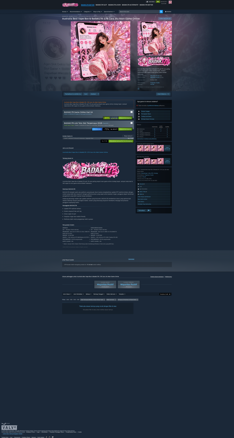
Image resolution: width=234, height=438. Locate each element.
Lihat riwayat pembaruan (144, 196)
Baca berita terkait (142, 199)
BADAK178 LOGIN (114, 5)
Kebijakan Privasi (30, 432)
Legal (38, 432)
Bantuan (34, 437)
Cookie (80, 432)
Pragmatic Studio (155, 82)
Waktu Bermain (111, 294)
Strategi (156, 173)
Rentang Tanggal (98, 294)
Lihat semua (131, 259)
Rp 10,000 (163, 3)
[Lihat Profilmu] (170, 2)
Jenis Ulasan (66, 294)
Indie (149, 173)
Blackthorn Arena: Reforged (105, 125)
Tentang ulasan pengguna (157, 276)
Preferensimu (168, 276)
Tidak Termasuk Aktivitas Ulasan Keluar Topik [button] (92, 299)
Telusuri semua (128, 136)
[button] (65, 11)
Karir (11, 437)
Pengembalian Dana (71, 432)
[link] (110, 117)
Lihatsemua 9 (167, 161)
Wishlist (169, 11)
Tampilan (121, 294)
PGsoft (152, 84)
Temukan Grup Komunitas (144, 204)
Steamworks (17, 437)
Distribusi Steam (26, 437)
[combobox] (139, 11)
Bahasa (88, 294)
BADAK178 (163, 1)
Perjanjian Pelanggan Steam (57, 432)
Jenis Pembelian (77, 294)
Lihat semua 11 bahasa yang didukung (146, 138)
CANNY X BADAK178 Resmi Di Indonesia (86, 125)
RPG (152, 173)
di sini (91, 264)
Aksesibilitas (44, 432)
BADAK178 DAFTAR (87, 5)
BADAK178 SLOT (101, 5)
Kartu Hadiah (41, 437)
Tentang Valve (5, 437)
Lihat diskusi (141, 201)
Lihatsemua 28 (167, 148)
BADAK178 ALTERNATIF (130, 5)
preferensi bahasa (153, 105)
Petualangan (144, 173)
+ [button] (138, 88)
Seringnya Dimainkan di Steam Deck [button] (127, 299)
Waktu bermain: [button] (110, 299)
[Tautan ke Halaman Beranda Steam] (70, 6)
